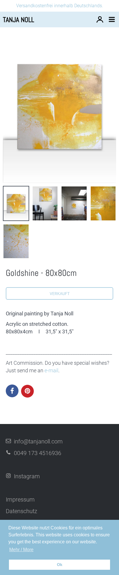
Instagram (27, 476)
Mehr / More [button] (21, 549)
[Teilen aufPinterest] (27, 391)
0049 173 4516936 (37, 453)
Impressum (20, 499)
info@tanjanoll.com (38, 441)
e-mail (51, 370)
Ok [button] (59, 564)
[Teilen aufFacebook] (12, 390)
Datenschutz (21, 511)
